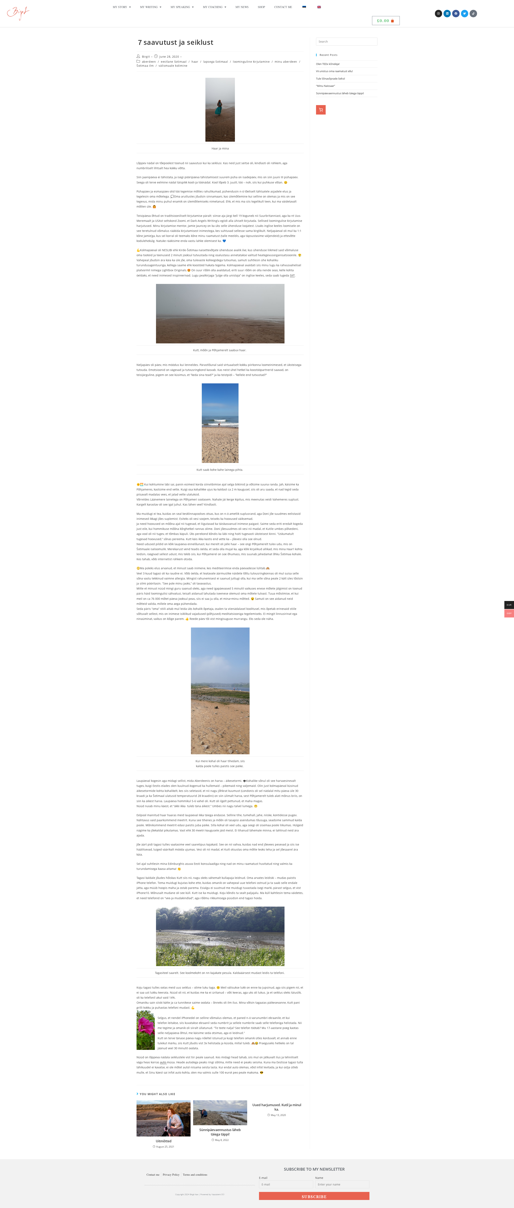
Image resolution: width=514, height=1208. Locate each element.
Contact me (283, 7)
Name (319, 1178)
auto (163, 1062)
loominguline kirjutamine (251, 61)
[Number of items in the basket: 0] (321, 110)
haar (195, 61)
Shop (261, 7)
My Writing (149, 7)
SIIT (292, 275)
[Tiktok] (473, 13)
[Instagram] (438, 13)
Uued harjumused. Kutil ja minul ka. (276, 1107)
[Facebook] (455, 13)
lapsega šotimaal (215, 61)
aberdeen (149, 61)
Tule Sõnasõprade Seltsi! (330, 78)
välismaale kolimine (173, 66)
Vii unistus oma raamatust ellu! (334, 71)
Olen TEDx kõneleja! (328, 64)
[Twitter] (464, 13)
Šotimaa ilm (145, 66)
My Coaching (212, 7)
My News (242, 7)
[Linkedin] (447, 13)
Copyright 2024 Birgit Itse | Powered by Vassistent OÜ (199, 1194)
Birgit (146, 56)
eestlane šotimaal (174, 61)
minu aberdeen (286, 61)
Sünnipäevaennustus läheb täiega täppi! (220, 1132)
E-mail (263, 1178)
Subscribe (314, 1196)
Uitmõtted (163, 1141)
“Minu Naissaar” (325, 86)
